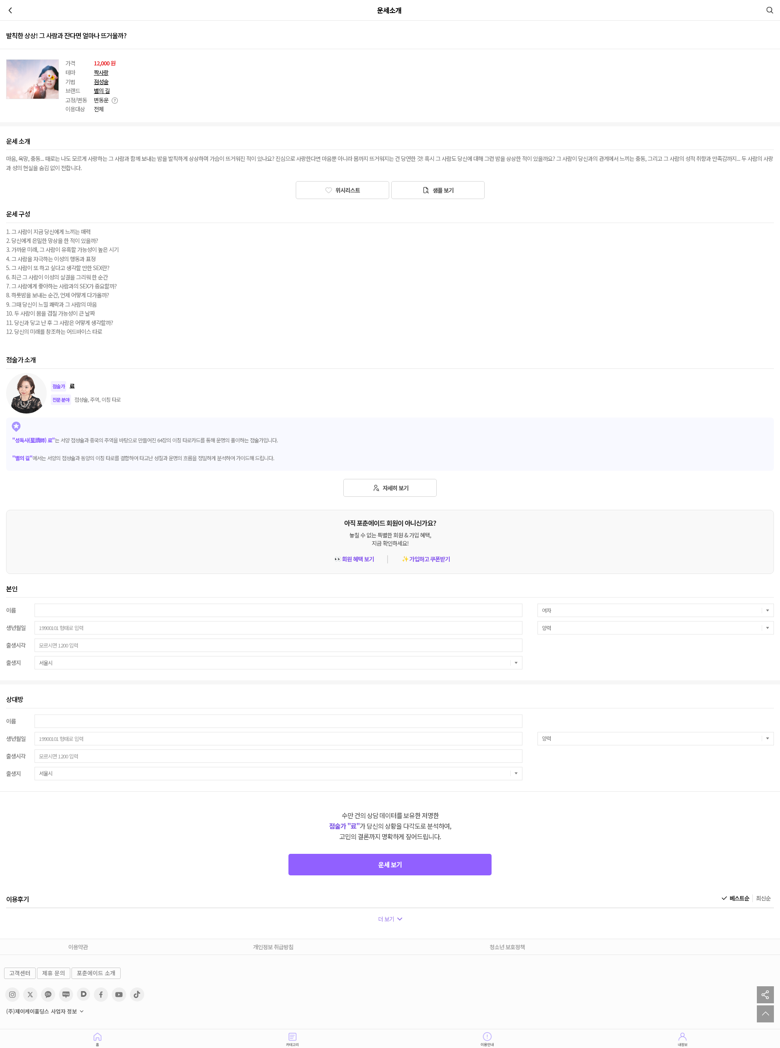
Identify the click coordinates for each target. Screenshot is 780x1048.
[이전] (10, 10)
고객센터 (19, 973)
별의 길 (102, 91)
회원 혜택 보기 (354, 559)
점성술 (101, 82)
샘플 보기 (442, 190)
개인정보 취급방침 (273, 947)
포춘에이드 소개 (96, 973)
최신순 (763, 898)
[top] (765, 1013)
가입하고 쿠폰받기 (426, 559)
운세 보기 (390, 864)
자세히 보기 (394, 488)
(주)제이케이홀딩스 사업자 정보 (41, 1011)
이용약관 (78, 947)
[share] (765, 994)
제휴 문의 (53, 973)
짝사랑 (101, 72)
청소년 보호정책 (507, 947)
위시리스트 (347, 190)
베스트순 (739, 898)
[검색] (770, 10)
